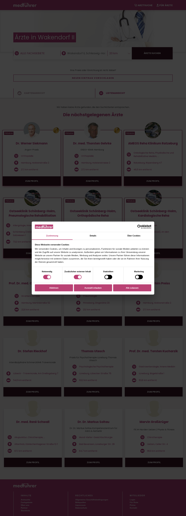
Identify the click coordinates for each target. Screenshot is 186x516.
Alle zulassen (132, 288)
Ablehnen (53, 288)
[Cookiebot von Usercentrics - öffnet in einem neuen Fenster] (139, 227)
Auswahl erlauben (93, 288)
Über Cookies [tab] (133, 235)
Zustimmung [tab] (52, 235)
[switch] (78, 277)
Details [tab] (93, 235)
